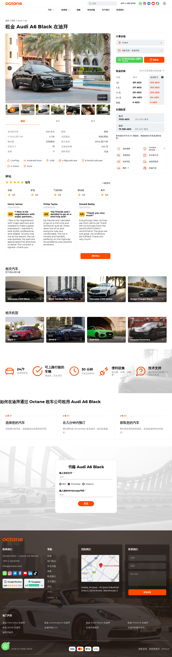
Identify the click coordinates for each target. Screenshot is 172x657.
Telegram (89, 484)
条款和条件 (154, 649)
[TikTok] (35, 573)
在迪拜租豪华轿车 (136, 628)
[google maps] (157, 3)
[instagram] (144, 3)
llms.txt (165, 649)
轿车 (13, 21)
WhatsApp (75, 484)
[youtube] (153, 3)
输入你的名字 (66, 473)
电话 (64, 484)
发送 (86, 503)
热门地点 (51, 561)
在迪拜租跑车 (92, 628)
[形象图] (10, 573)
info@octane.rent (12, 566)
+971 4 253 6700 (127, 3)
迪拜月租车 (8, 632)
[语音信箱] (5, 573)
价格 (49, 556)
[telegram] (148, 3)
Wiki (49, 592)
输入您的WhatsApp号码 (72, 491)
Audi (19, 21)
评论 (49, 587)
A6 (25, 21)
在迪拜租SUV (51, 628)
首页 (7, 21)
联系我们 (51, 576)
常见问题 (51, 566)
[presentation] (10, 68)
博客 (49, 571)
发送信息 (147, 592)
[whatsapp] (140, 3)
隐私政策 (143, 649)
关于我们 (51, 581)
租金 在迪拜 (14, 623)
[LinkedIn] (30, 573)
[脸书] (20, 573)
